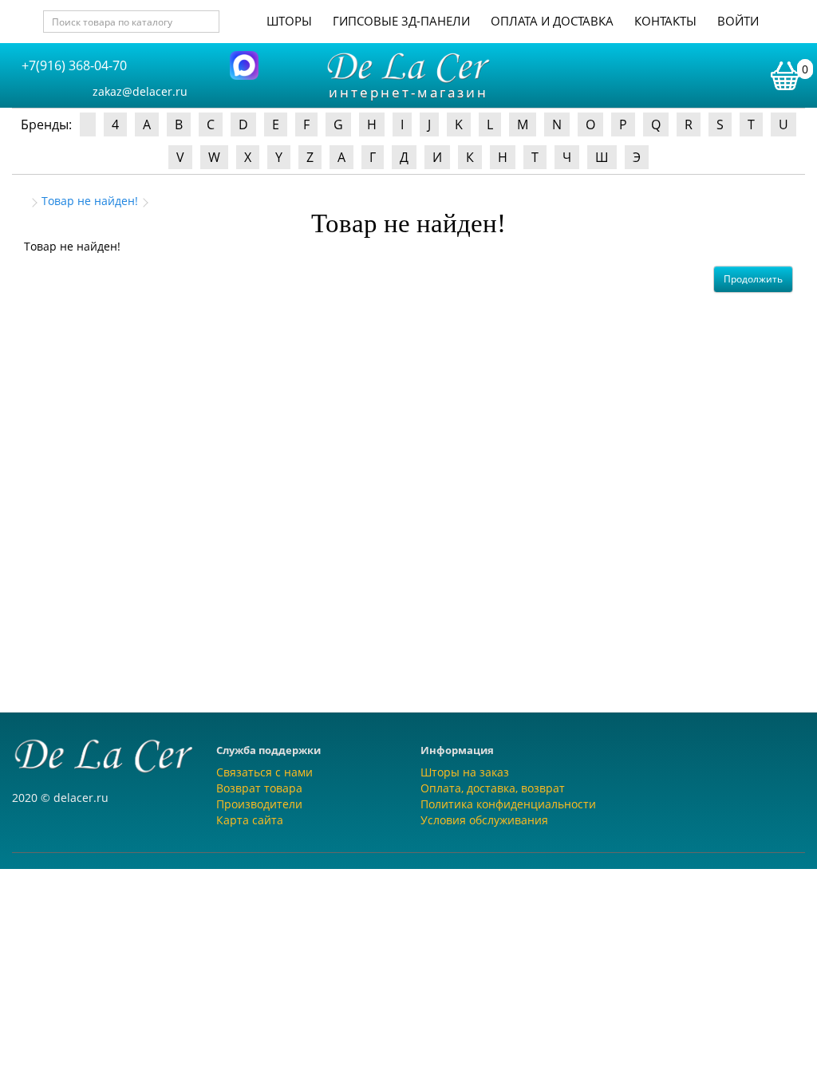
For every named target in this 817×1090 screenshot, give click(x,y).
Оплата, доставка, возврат (492, 788)
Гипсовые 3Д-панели (401, 21)
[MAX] (244, 64)
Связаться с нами (264, 772)
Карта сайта (249, 819)
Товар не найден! (89, 200)
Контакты (665, 21)
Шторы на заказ (464, 772)
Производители (259, 804)
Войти (738, 21)
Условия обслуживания (484, 819)
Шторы (289, 21)
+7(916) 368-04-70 (74, 65)
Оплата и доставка (552, 21)
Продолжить (753, 279)
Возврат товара (259, 788)
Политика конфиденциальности (508, 804)
